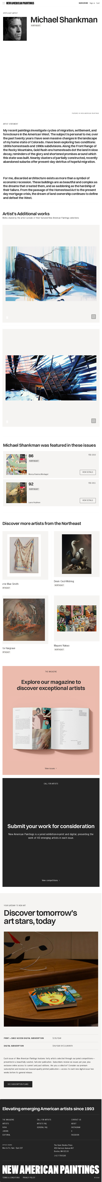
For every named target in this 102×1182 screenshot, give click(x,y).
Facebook (75, 1135)
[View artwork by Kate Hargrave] (24, 619)
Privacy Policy (29, 1177)
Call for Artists (44, 1119)
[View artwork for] (93, 316)
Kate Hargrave (7, 648)
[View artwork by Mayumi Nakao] (77, 618)
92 (31, 484)
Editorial (6, 1135)
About (73, 1123)
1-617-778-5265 (60, 1155)
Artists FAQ (42, 1123)
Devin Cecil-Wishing (64, 581)
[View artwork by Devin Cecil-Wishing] (77, 554)
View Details (87, 472)
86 (31, 455)
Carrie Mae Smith (9, 584)
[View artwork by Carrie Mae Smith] (24, 555)
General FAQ (42, 1127)
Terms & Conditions (11, 1177)
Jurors (5, 1131)
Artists (5, 1123)
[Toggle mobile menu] (3, 3)
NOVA (4, 1127)
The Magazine (8, 1119)
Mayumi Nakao (61, 645)
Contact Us (76, 1119)
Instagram (75, 1127)
